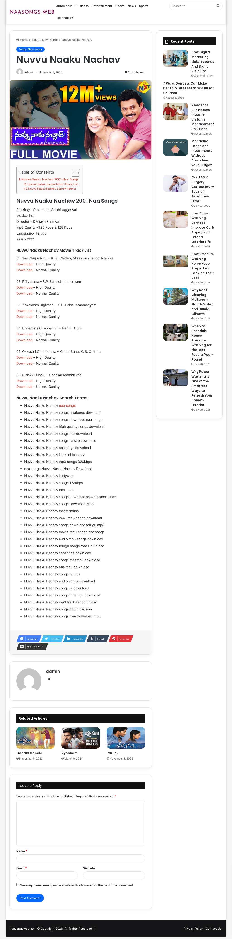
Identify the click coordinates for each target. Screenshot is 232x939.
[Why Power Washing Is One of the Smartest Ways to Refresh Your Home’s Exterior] (175, 377)
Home (23, 39)
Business (82, 6)
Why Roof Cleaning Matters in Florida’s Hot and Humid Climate (202, 302)
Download (24, 264)
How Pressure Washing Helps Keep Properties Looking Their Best (202, 266)
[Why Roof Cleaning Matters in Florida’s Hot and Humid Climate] (175, 296)
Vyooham (69, 753)
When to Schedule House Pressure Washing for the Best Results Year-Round (202, 343)
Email (21, 868)
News (132, 6)
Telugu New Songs (45, 39)
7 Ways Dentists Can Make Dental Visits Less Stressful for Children (188, 88)
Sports (143, 6)
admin (28, 72)
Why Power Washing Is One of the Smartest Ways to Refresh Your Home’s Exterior (201, 388)
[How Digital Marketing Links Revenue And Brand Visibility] (175, 58)
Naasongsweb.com (22, 928)
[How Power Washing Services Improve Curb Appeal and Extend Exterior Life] (175, 219)
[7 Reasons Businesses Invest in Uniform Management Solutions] (175, 111)
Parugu (113, 753)
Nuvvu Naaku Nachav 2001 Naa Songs (49, 179)
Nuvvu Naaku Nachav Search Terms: (52, 188)
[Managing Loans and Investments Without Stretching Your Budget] (175, 147)
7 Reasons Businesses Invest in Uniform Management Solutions (202, 117)
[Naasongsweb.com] (32, 11)
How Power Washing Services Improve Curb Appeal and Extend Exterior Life (202, 227)
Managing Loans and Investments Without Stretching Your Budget (201, 153)
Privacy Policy (193, 928)
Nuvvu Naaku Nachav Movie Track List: (53, 184)
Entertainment (102, 6)
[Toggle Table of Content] (73, 173)
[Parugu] (126, 738)
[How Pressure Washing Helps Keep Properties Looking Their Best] (175, 260)
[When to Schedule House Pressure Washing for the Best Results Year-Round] (175, 332)
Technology (64, 17)
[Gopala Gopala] (35, 738)
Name (21, 851)
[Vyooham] (80, 738)
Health (120, 6)
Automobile (64, 6)
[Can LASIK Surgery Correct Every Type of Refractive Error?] (175, 183)
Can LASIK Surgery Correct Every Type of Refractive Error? (202, 189)
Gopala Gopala (29, 753)
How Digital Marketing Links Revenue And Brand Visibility (202, 61)
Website (89, 868)
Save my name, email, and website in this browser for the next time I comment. (77, 885)
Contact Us (214, 928)
